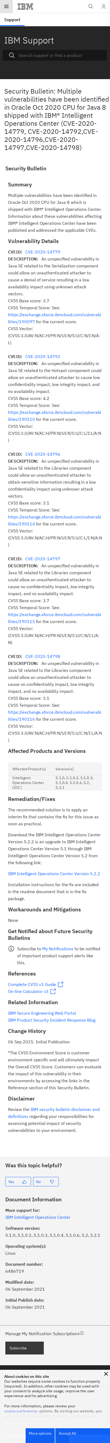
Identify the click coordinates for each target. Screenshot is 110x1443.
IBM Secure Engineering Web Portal (42, 1013)
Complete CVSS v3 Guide (32, 984)
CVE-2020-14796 (42, 454)
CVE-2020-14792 (42, 356)
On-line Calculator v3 (28, 991)
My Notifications (57, 948)
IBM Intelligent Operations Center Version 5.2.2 (54, 873)
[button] (106, 1374)
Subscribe (18, 1348)
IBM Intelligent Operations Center (37, 1217)
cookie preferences (21, 1411)
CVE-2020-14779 (42, 252)
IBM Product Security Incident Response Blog (51, 1020)
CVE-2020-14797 (42, 558)
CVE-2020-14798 (42, 656)
